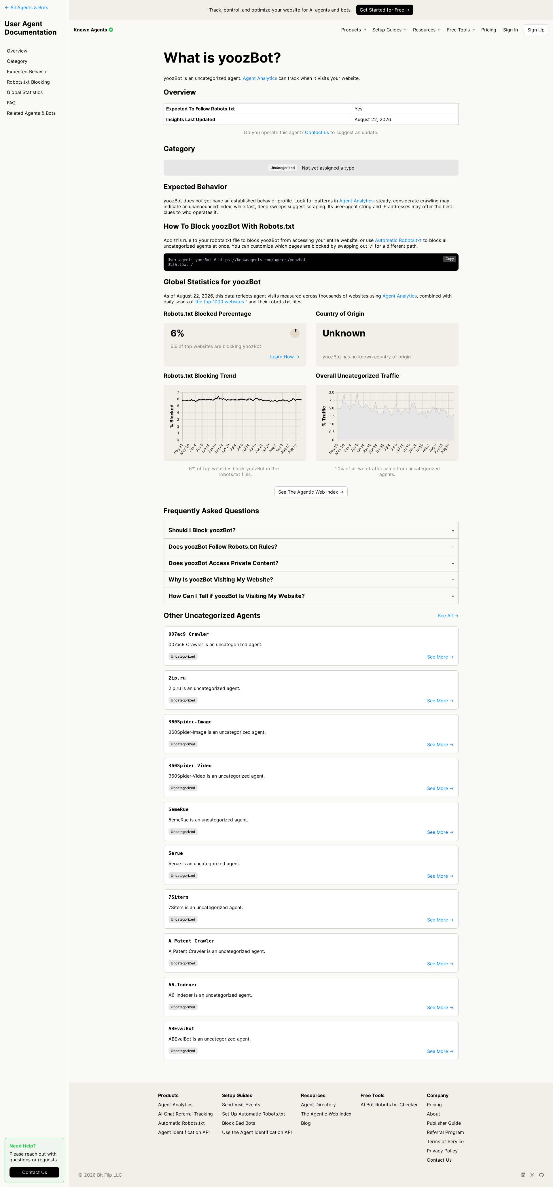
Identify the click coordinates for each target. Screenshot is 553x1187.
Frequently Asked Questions (211, 511)
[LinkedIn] (523, 1175)
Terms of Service (445, 1141)
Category (17, 61)
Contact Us (34, 1172)
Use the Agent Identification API (257, 1132)
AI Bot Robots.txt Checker (389, 1104)
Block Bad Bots (238, 1123)
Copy (450, 259)
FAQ (11, 103)
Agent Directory (318, 1104)
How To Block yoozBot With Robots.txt (229, 226)
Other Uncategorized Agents (212, 615)
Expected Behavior (27, 71)
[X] (532, 1175)
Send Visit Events (241, 1104)
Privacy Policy (442, 1151)
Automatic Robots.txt (398, 240)
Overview (17, 51)
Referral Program (445, 1132)
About (433, 1114)
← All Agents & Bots (26, 7)
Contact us (317, 132)
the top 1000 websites (219, 301)
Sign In (510, 30)
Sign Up (536, 30)
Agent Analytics (260, 78)
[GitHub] (541, 1175)
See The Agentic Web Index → (311, 492)
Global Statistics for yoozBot (212, 282)
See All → (448, 615)
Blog (306, 1123)
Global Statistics (25, 92)
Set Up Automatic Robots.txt (253, 1114)
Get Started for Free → (385, 10)
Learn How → (285, 357)
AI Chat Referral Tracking (185, 1114)
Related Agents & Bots (31, 113)
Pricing (488, 30)
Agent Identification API (184, 1132)
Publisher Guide (444, 1123)
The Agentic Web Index (326, 1114)
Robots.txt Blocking (28, 82)
